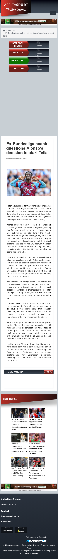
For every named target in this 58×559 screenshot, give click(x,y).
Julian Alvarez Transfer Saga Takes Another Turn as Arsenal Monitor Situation (37, 448)
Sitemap (25, 545)
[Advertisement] (29, 104)
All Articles (34, 545)
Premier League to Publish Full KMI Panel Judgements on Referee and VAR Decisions (37, 473)
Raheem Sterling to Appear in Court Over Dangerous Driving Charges (36, 423)
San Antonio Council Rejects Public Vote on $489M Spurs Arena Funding (19, 472)
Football (11, 30)
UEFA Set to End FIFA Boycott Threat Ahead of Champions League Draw (19, 424)
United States (16, 9)
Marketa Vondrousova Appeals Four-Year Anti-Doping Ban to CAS (19, 448)
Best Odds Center (8, 504)
